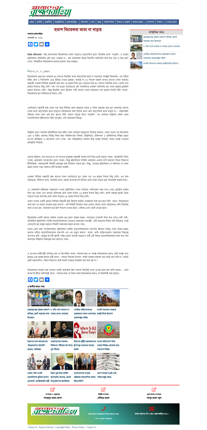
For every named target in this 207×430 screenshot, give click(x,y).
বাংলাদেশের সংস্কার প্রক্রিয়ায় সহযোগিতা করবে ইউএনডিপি (85, 377)
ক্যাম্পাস (150, 22)
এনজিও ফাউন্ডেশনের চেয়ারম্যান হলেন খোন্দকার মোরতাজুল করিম (85, 313)
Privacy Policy (78, 427)
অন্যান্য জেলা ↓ (139, 22)
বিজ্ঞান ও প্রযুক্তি (123, 22)
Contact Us (91, 427)
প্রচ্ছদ (32, 22)
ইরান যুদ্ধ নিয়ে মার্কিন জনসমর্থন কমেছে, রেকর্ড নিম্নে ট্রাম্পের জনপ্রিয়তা (61, 377)
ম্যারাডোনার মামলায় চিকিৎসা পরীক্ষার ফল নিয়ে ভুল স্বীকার (62, 345)
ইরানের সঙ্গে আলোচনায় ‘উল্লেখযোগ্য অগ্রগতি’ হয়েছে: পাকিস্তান (37, 345)
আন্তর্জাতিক (59, 22)
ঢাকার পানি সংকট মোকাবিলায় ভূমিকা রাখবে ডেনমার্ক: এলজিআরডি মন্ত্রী (38, 377)
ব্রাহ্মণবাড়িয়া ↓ (72, 22)
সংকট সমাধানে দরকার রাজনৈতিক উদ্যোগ (160, 63)
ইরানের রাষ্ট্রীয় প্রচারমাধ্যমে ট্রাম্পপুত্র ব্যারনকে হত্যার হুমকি (85, 345)
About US (32, 427)
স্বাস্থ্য (99, 22)
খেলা (93, 22)
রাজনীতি (48, 22)
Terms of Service (46, 427)
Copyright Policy (62, 427)
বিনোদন (84, 22)
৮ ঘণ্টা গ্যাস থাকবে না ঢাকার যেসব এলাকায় (161, 46)
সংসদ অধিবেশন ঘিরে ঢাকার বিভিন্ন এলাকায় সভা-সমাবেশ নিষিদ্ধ (108, 345)
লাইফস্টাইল (109, 22)
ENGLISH (172, 22)
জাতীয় (39, 22)
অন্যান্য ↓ (160, 22)
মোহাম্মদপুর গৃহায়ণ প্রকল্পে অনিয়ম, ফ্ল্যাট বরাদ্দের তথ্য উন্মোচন (38, 313)
